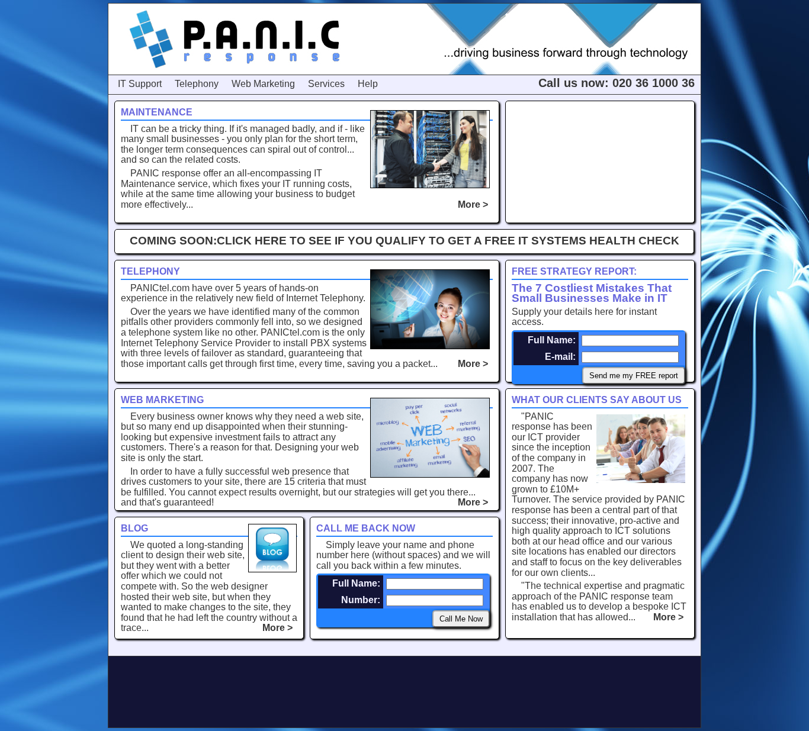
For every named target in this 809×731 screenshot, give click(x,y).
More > (475, 204)
